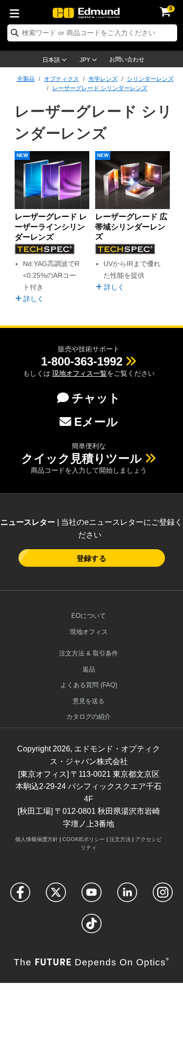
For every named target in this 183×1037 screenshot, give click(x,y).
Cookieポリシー (83, 839)
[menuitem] (17, 11)
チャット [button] (96, 397)
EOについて (88, 615)
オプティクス (61, 79)
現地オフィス (89, 631)
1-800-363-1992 (81, 361)
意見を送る (88, 701)
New (22, 155)
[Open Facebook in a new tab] (20, 896)
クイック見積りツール (81, 458)
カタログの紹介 (88, 716)
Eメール (96, 421)
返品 (88, 669)
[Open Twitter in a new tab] (56, 896)
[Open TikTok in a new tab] (91, 927)
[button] (81, 361)
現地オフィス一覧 (79, 373)
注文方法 (120, 839)
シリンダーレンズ (150, 79)
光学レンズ (103, 79)
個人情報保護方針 (36, 839)
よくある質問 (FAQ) (89, 685)
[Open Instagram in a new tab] (163, 896)
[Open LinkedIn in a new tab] (127, 896)
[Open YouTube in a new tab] (91, 896)
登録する (91, 558)
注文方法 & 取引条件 (88, 653)
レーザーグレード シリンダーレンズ (99, 88)
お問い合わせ (126, 59)
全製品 (26, 79)
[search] (92, 32)
